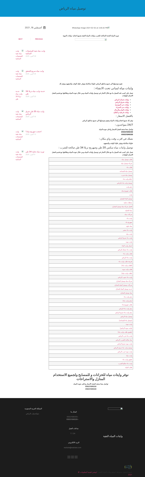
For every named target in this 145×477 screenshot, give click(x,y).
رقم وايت (129, 187)
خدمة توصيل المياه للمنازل (124, 289)
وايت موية (129, 324)
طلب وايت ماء (127, 254)
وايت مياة (129, 355)
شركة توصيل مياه (126, 163)
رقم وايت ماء (128, 297)
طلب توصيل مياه (127, 159)
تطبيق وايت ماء (127, 359)
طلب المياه (128, 367)
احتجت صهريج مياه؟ (34, 131)
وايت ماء (129, 218)
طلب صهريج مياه (127, 191)
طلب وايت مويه (127, 269)
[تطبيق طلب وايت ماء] (125, 332)
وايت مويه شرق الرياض (124, 344)
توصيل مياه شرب (126, 175)
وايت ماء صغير (127, 230)
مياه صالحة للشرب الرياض (124, 340)
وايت (130, 195)
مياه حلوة (129, 226)
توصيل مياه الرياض (126, 316)
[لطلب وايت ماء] (127, 265)
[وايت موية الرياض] (126, 328)
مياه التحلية (128, 210)
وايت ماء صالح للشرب (125, 363)
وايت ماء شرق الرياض (125, 238)
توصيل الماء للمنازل (126, 199)
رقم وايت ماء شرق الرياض (123, 312)
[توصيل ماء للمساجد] (125, 320)
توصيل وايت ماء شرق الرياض (123, 348)
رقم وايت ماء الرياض (125, 308)
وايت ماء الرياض (127, 257)
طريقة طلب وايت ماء (125, 261)
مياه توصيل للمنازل (126, 293)
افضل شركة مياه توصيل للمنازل (122, 206)
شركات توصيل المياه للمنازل (123, 285)
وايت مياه (129, 234)
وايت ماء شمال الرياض (125, 250)
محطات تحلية (128, 202)
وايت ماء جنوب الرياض (125, 277)
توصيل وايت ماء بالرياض (124, 183)
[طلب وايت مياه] (127, 273)
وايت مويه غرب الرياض (125, 352)
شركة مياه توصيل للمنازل (124, 281)
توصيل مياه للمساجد (126, 171)
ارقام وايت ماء (127, 179)
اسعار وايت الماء (127, 246)
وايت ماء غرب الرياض (125, 336)
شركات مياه (128, 214)
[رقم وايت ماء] (127, 301)
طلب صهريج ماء (127, 305)
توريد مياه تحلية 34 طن (35, 152)
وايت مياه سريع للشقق (35, 71)
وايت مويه (129, 242)
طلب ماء (129, 167)
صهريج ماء (129, 222)
